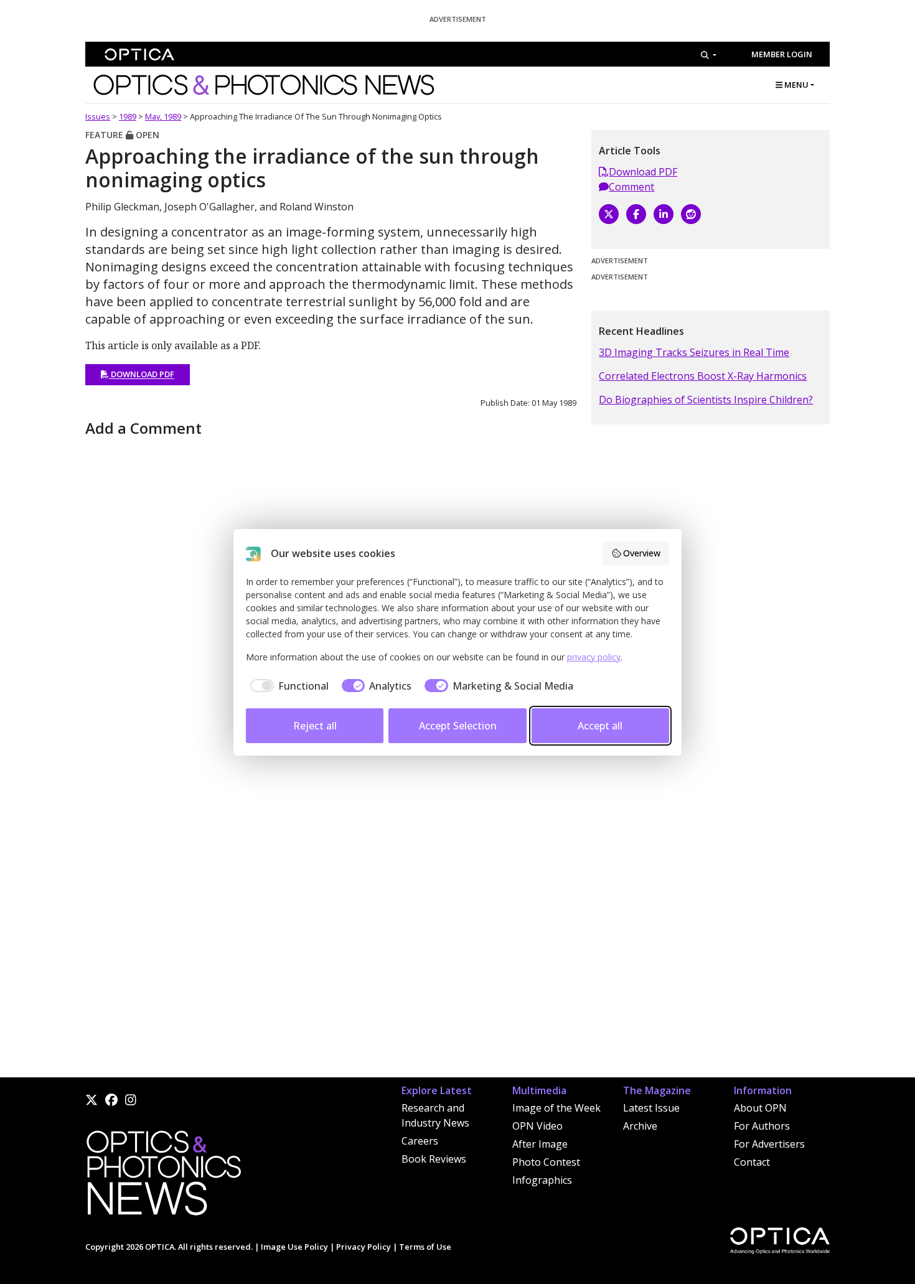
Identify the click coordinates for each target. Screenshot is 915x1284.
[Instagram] (130, 1100)
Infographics (542, 1180)
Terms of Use (425, 1246)
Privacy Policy (363, 1246)
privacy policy (594, 657)
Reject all (315, 726)
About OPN (760, 1108)
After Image (540, 1144)
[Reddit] (691, 214)
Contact (752, 1162)
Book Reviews (433, 1159)
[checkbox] (287, 685)
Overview (641, 553)
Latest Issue (651, 1108)
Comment (631, 187)
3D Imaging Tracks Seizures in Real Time (694, 352)
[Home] (163, 1176)
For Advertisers (769, 1144)
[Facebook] (636, 214)
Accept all (600, 726)
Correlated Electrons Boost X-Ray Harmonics (703, 376)
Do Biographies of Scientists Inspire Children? (706, 399)
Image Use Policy (294, 1246)
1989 (127, 116)
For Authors (762, 1126)
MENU (795, 84)
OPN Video (537, 1126)
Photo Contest (546, 1162)
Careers (419, 1141)
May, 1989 (163, 116)
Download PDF (141, 374)
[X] (609, 214)
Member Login (781, 54)
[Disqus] (330, 918)
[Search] (708, 55)
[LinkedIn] (663, 214)
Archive (640, 1126)
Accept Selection (458, 726)
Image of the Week (556, 1108)
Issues (97, 116)
